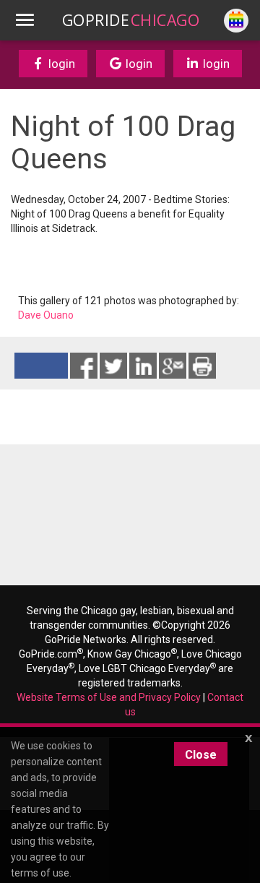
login (60, 63)
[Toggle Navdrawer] (25, 20)
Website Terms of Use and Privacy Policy (109, 697)
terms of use (40, 873)
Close (201, 755)
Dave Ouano (46, 315)
